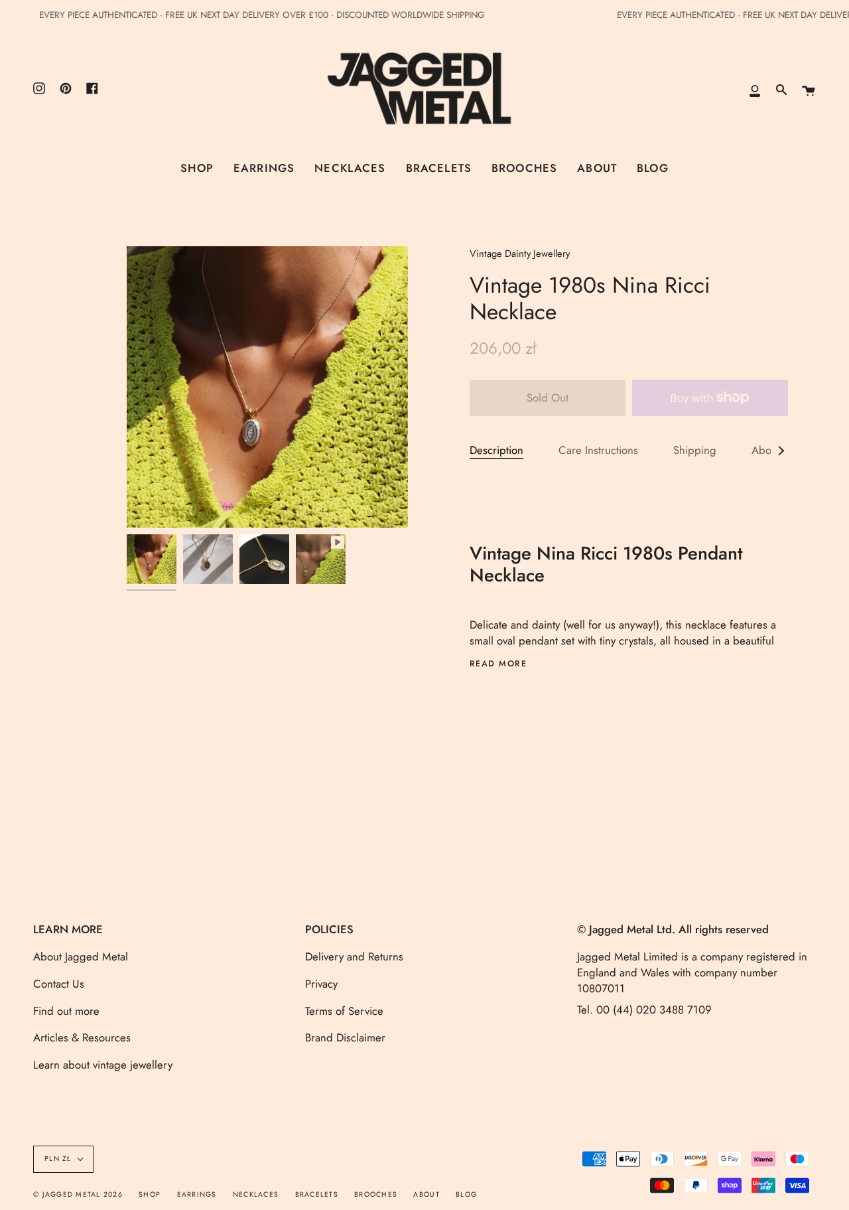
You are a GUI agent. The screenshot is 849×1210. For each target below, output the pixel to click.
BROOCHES (375, 1194)
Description (496, 450)
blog (466, 1194)
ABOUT (426, 1194)
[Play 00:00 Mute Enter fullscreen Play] (267, 387)
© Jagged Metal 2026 (78, 1194)
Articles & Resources (82, 1037)
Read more (498, 664)
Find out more (66, 1011)
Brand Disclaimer (345, 1037)
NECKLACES (256, 1194)
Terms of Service (344, 1011)
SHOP (150, 1194)
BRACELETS (316, 1194)
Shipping (694, 450)
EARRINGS (197, 1194)
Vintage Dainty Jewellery (520, 253)
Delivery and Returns (354, 956)
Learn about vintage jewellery (102, 1065)
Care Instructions (598, 450)
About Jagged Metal (80, 956)
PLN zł (58, 1159)
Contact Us (58, 984)
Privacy (321, 984)
